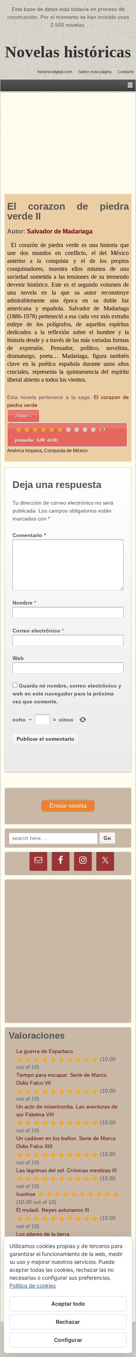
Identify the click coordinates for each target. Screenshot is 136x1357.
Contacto (125, 71)
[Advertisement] (68, 136)
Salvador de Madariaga (60, 231)
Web (18, 658)
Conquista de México (66, 450)
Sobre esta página (94, 71)
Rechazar (68, 1322)
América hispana (24, 450)
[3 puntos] (35, 429)
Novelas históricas (68, 52)
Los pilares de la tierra (43, 1234)
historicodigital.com (54, 71)
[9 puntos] (85, 429)
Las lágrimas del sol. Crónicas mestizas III (66, 1170)
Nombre (22, 603)
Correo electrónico (36, 631)
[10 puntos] (93, 429)
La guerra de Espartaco (44, 1051)
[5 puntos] (52, 429)
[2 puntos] (27, 429)
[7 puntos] (68, 429)
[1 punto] (18, 429)
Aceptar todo (68, 1303)
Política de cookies (32, 1285)
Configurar (68, 1340)
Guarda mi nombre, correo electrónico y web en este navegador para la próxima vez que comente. (66, 694)
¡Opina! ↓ (23, 415)
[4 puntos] (43, 429)
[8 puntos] (76, 429)
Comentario (29, 535)
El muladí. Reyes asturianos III (52, 1210)
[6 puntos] (60, 429)
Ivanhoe (26, 1194)
